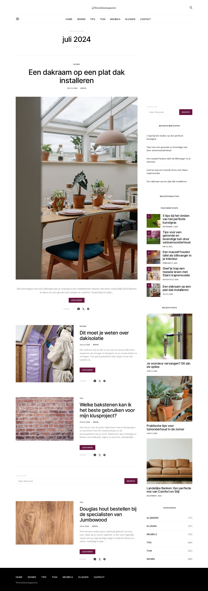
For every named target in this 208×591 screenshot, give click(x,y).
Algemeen (153, 518)
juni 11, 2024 (152, 371)
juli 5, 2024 (84, 526)
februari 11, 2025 (170, 263)
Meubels (115, 19)
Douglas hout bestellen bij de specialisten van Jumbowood (108, 514)
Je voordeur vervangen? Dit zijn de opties (168, 365)
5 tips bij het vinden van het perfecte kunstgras (176, 219)
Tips (92, 19)
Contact (145, 19)
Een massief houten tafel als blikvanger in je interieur (177, 255)
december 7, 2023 (154, 496)
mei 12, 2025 (167, 247)
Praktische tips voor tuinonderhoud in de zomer (165, 427)
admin (83, 88)
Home (69, 19)
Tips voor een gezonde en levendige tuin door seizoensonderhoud (177, 237)
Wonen (81, 19)
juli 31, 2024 (72, 88)
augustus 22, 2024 (170, 279)
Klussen (130, 19)
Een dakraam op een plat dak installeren (76, 76)
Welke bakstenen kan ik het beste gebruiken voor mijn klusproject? (107, 410)
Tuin (102, 19)
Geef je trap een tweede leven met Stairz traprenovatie (176, 272)
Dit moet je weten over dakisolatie (104, 335)
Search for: (21, 476)
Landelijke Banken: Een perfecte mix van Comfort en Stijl (169, 490)
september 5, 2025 (170, 227)
